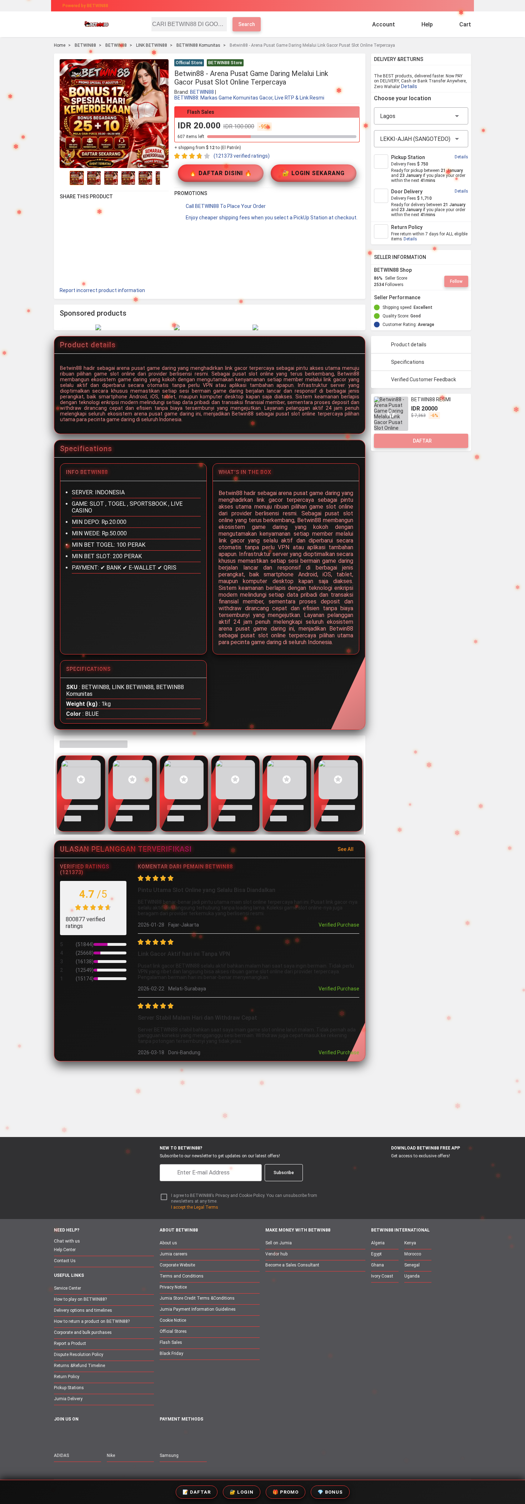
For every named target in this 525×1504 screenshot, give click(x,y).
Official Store (189, 62)
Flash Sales (171, 1342)
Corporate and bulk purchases (83, 1332)
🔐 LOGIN (242, 1492)
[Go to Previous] (64, 178)
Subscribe (284, 1172)
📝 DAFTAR (196, 1492)
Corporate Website (177, 1265)
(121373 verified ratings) (242, 156)
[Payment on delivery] (164, 1435)
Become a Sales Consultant (292, 1265)
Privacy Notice (173, 1287)
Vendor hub (276, 1253)
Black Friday (171, 1353)
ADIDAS (61, 1455)
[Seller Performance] (426, 297)
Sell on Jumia (278, 1242)
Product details (408, 344)
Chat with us (67, 1241)
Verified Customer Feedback (423, 379)
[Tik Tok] (118, 1434)
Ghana (377, 1265)
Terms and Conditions (182, 1276)
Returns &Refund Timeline (79, 1365)
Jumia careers (174, 1253)
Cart (465, 24)
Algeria (378, 1242)
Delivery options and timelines (83, 1310)
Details (409, 86)
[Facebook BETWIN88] (58, 1434)
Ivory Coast (382, 1276)
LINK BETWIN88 (151, 45)
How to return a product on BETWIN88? (92, 1321)
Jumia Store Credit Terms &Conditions (197, 1298)
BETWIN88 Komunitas (198, 45)
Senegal (412, 1265)
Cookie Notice (173, 1320)
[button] (355, 63)
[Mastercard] (180, 1435)
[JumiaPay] (256, 5)
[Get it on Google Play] (419, 1169)
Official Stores (173, 1331)
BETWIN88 (85, 45)
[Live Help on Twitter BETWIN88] (103, 1434)
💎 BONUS (330, 1492)
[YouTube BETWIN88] (73, 1434)
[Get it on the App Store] (384, 1169)
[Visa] (198, 1435)
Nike (111, 1455)
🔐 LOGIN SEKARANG (313, 173)
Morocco (412, 1253)
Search (246, 24)
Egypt (376, 1253)
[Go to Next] (164, 178)
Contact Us (65, 1260)
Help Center (65, 1249)
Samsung (169, 1455)
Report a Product (70, 1343)
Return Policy (66, 1376)
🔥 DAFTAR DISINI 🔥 (220, 173)
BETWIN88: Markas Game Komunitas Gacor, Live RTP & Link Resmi (249, 98)
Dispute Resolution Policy (78, 1354)
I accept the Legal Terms (194, 1207)
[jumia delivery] (286, 5)
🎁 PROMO (285, 1492)
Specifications (407, 362)
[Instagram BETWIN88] (88, 1434)
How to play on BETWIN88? (80, 1299)
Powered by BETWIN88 (85, 5)
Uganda (412, 1276)
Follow (456, 281)
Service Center (67, 1288)
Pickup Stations (69, 1387)
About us (168, 1242)
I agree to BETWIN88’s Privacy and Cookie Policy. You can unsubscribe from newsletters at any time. (244, 1198)
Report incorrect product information (102, 290)
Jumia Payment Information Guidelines (198, 1309)
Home (59, 45)
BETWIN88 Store (225, 62)
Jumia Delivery (68, 1398)
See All (346, 849)
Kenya (410, 1242)
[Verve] (216, 1435)
